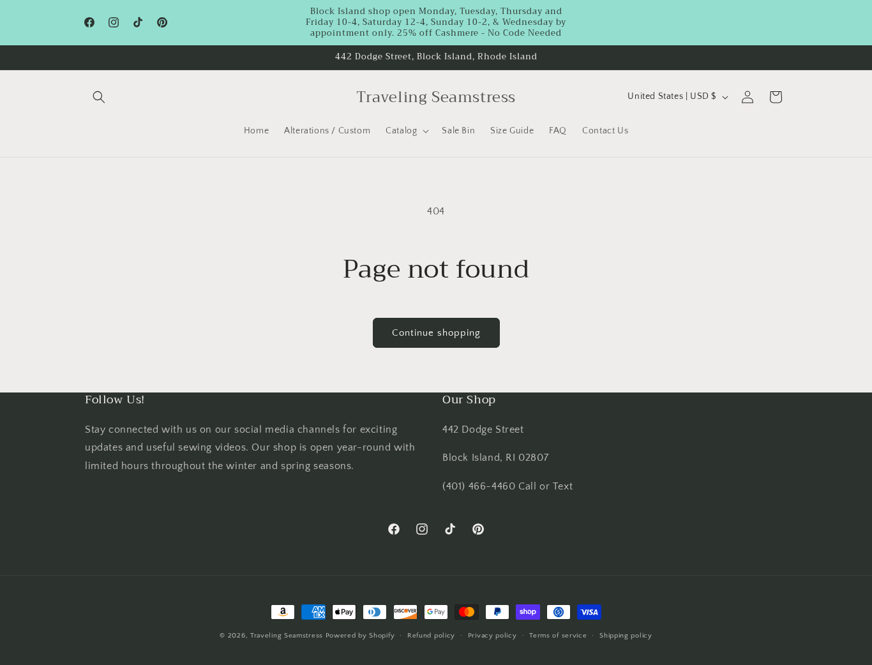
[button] (99, 97)
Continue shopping (436, 332)
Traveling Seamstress (286, 635)
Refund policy (431, 635)
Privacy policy (492, 635)
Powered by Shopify (360, 635)
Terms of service (558, 635)
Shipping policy (625, 635)
